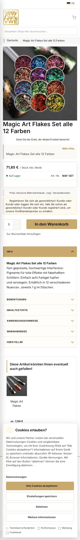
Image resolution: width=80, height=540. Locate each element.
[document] (40, 480)
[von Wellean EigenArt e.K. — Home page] (9, 17)
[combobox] (36, 31)
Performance (48, 527)
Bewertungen (16, 299)
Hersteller (15, 342)
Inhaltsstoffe (17, 310)
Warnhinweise (17, 331)
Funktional (15, 532)
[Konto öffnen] (65, 17)
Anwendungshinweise (22, 320)
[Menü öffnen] (4, 4)
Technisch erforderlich (22, 527)
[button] (17, 227)
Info (10, 251)
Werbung (67, 527)
